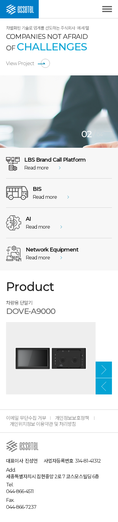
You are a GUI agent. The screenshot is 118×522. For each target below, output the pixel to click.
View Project (20, 63)
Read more (36, 168)
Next (104, 370)
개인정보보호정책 (72, 418)
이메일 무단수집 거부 (26, 418)
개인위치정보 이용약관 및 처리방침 (43, 424)
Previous (104, 386)
